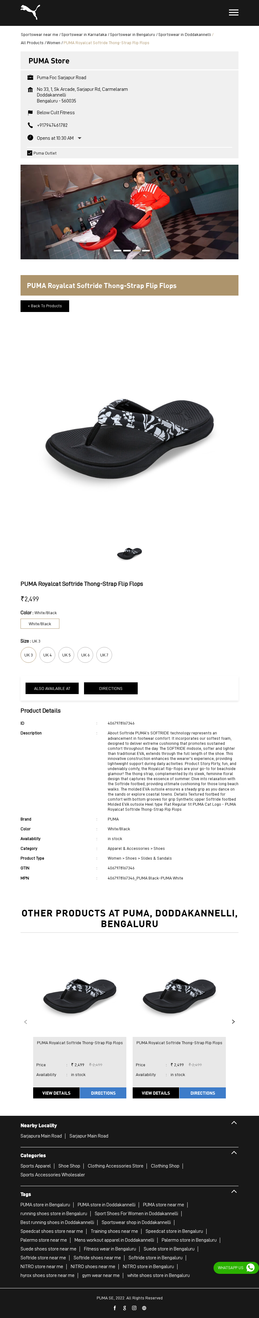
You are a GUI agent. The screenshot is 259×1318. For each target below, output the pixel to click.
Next (233, 1021)
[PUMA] (30, 13)
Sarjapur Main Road (88, 1136)
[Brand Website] (144, 1308)
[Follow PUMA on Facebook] (115, 1308)
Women (53, 42)
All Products (32, 42)
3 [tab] (134, 251)
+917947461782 (52, 125)
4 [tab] (143, 251)
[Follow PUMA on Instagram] (134, 1308)
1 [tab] (115, 251)
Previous (26, 1021)
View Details (56, 1093)
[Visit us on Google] (124, 1308)
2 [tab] (124, 251)
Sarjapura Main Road (41, 1136)
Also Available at (52, 688)
